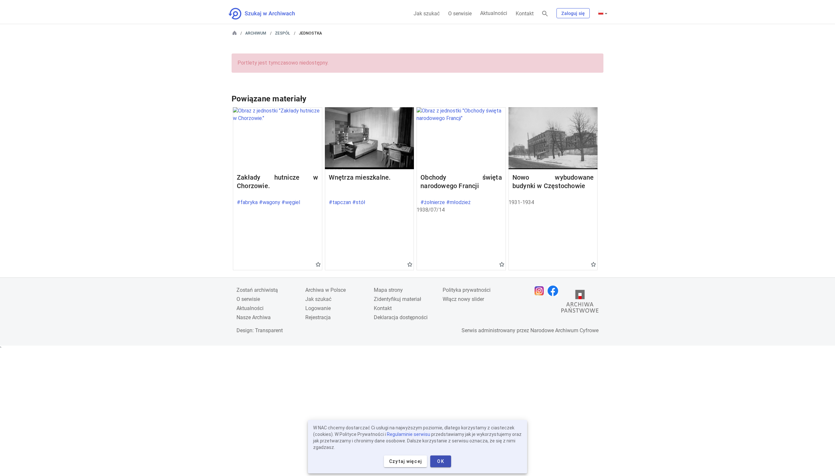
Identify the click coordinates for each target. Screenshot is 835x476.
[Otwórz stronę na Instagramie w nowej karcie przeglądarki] (541, 291)
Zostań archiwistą (257, 290)
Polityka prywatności (467, 290)
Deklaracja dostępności (401, 317)
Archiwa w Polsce (325, 290)
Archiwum (255, 33)
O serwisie (460, 13)
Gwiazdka (318, 264)
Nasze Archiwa (253, 317)
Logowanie (318, 308)
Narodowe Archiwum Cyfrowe (564, 330)
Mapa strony (388, 290)
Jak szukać (427, 13)
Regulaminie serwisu (408, 434)
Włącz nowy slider (463, 299)
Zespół (282, 33)
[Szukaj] (545, 14)
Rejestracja (318, 317)
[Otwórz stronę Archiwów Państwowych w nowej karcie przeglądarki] (580, 303)
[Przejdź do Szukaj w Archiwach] (268, 14)
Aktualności (493, 13)
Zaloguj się (573, 13)
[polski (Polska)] (602, 13)
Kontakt (525, 13)
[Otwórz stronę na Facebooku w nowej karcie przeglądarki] (554, 291)
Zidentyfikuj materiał (397, 299)
